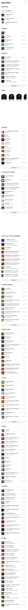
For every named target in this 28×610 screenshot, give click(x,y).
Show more (14, 85)
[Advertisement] (14, 114)
